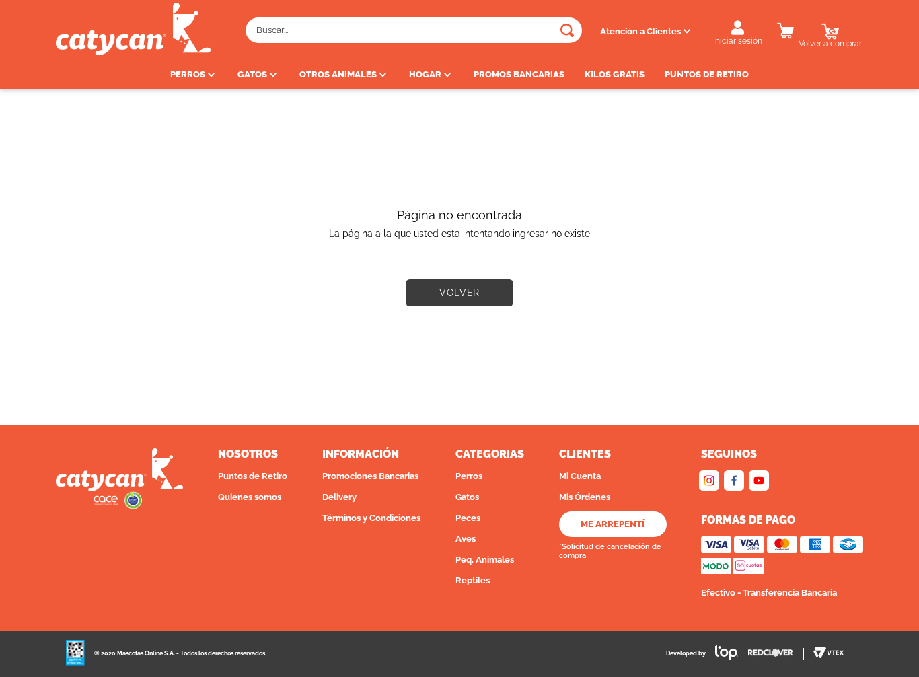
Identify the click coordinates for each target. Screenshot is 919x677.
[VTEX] (828, 654)
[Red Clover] (776, 654)
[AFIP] (75, 654)
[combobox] (414, 30)
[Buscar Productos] (567, 30)
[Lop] (722, 654)
